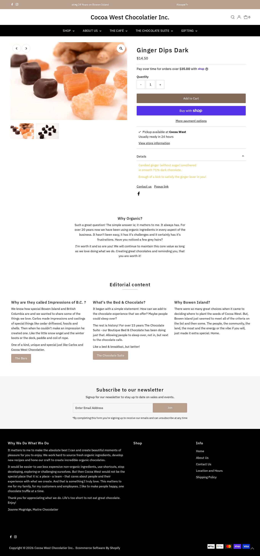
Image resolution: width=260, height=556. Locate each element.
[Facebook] (12, 4)
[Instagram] (17, 4)
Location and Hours (209, 470)
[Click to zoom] (121, 48)
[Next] (184, 4)
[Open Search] (232, 17)
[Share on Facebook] (139, 194)
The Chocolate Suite (110, 355)
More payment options (191, 121)
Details (141, 156)
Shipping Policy (206, 477)
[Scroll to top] (252, 548)
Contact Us (203, 464)
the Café (117, 31)
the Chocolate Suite (153, 31)
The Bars (21, 358)
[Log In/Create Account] (239, 17)
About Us (91, 31)
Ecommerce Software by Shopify (98, 548)
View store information (154, 143)
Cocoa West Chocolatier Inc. (130, 17)
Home (200, 451)
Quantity (142, 77)
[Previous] (76, 4)
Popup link (161, 186)
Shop (67, 31)
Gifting (188, 31)
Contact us (144, 186)
